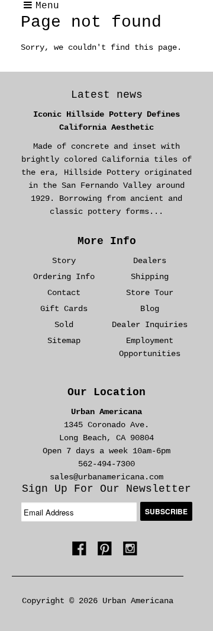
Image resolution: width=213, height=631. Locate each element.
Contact (63, 292)
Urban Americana (106, 412)
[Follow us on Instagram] (132, 552)
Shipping (150, 276)
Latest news (107, 95)
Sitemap (63, 340)
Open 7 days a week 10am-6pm (106, 451)
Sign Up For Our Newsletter (106, 488)
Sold (63, 324)
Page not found (91, 22)
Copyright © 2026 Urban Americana (97, 601)
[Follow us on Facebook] (81, 552)
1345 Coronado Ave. (106, 425)
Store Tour (149, 292)
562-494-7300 (106, 464)
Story (64, 260)
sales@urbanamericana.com (106, 477)
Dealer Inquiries (150, 324)
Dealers (149, 260)
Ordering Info (64, 276)
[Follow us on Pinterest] (106, 552)
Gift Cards (64, 308)
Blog (149, 308)
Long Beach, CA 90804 (106, 438)
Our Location (106, 392)
